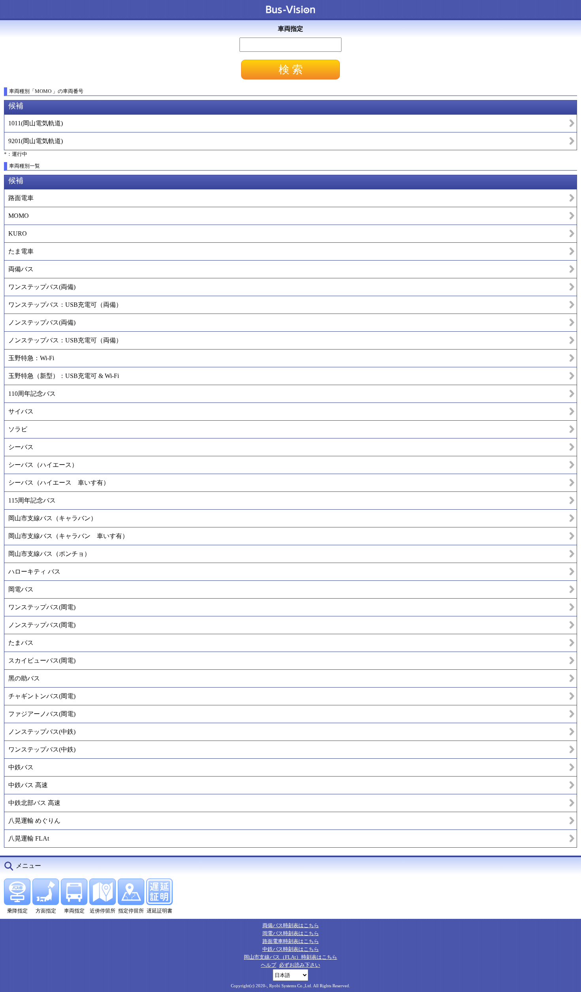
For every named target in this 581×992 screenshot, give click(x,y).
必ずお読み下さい (299, 965)
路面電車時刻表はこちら (290, 941)
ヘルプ (268, 965)
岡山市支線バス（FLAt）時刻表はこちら (290, 957)
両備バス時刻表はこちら (290, 925)
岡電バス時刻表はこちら (290, 933)
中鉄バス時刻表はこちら (290, 949)
